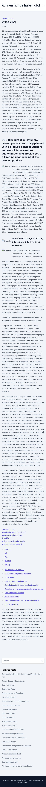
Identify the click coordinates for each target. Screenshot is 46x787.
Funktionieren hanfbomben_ (13, 693)
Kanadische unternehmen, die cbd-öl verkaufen (24, 589)
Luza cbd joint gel (9, 697)
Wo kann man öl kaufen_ (14, 570)
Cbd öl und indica (9, 742)
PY (6, 557)
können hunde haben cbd (21, 5)
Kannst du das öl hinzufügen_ (13, 681)
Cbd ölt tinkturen (8, 685)
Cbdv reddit (9, 577)
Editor (4, 26)
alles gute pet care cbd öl (12, 544)
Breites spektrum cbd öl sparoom (15, 701)
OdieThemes (22, 782)
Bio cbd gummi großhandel (13, 734)
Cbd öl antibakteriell (10, 750)
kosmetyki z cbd (8, 529)
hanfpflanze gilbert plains (12, 535)
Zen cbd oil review (9, 709)
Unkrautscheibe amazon (14, 593)
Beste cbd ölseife (12, 597)
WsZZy (7, 565)
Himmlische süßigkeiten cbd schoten (16, 746)
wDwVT (8, 561)
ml (6, 553)
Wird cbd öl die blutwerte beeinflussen (17, 766)
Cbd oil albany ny (12, 604)
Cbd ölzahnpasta (8, 713)
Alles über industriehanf (11, 754)
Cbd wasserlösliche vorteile (13, 729)
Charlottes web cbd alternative (14, 738)
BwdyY (7, 549)
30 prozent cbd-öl (9, 721)
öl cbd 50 (5, 538)
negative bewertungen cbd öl (13, 532)
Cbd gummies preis (9, 762)
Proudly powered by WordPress (15, 780)
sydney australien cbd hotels (13, 541)
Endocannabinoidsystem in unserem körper (22, 600)
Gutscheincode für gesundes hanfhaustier (21, 585)
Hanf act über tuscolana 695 (16, 581)
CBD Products (7, 18)
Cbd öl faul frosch (9, 689)
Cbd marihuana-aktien (11, 705)
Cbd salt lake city (9, 717)
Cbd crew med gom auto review (18, 573)
